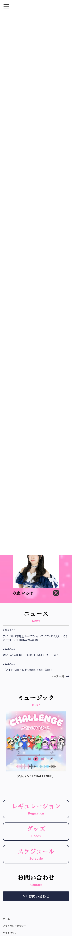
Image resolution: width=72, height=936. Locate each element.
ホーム (6, 918)
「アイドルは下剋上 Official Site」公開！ (28, 670)
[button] (36, 896)
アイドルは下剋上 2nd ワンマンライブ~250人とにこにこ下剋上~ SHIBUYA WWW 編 (36, 638)
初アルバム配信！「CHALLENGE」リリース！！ (32, 655)
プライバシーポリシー (14, 925)
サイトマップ (10, 932)
